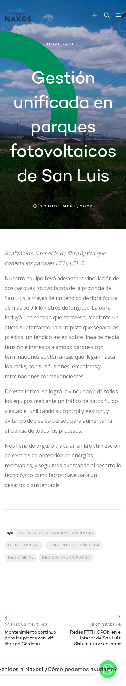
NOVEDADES (63, 44)
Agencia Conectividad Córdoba (56, 533)
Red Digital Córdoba (66, 558)
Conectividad (24, 545)
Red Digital (21, 558)
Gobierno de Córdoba (74, 545)
